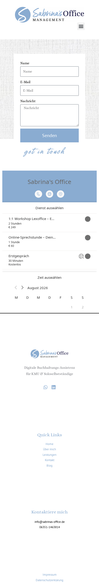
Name (24, 63)
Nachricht (28, 101)
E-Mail (25, 82)
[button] (81, 26)
